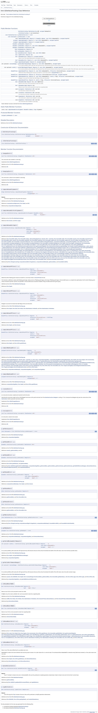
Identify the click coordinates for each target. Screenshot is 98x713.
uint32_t (52, 76)
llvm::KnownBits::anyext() (71, 238)
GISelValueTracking (8, 7)
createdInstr (21, 92)
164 (10, 421)
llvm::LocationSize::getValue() (22, 364)
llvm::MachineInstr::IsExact (60, 250)
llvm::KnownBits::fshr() (53, 244)
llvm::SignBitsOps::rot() (36, 365)
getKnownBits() (52, 261)
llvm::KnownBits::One (21, 497)
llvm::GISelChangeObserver (26, 103)
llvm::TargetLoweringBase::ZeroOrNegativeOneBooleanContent (75, 365)
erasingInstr (21, 89)
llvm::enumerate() (86, 243)
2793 (10, 553)
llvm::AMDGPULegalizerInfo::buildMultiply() (18, 466)
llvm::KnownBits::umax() (31, 258)
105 (10, 218)
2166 (10, 340)
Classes (26, 5)
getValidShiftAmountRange (24, 63)
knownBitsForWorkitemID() (67, 523)
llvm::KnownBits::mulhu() (48, 253)
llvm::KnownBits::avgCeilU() (36, 240)
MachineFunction (33, 31)
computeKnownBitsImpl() (59, 241)
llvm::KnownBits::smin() (18, 256)
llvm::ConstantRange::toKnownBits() (68, 256)
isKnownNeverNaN (22, 81)
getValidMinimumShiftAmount (25, 67)
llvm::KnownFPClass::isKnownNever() (45, 598)
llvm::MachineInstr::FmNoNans (47, 308)
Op (31, 54)
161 (10, 614)
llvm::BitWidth (82, 240)
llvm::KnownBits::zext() (41, 259)
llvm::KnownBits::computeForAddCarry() (21, 241)
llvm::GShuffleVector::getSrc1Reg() (25, 636)
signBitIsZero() (35, 682)
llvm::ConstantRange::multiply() (62, 253)
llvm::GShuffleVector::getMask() (37, 634)
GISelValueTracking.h (17, 123)
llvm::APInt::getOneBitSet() (86, 247)
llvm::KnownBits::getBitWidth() (55, 633)
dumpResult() (78, 243)
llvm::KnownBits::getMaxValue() (57, 576)
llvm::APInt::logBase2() (78, 252)
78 (9, 448)
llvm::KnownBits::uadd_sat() (8, 258)
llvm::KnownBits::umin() (43, 258)
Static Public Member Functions (74, 9)
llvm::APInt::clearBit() (6, 241)
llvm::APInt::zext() (31, 259)
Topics (14, 5)
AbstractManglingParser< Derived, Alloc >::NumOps (41, 238)
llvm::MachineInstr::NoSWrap (76, 253)
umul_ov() (62, 258)
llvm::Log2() (18, 220)
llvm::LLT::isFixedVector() (73, 250)
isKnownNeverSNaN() (13, 601)
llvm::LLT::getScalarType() (41, 249)
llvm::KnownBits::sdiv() (37, 255)
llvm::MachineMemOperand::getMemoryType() (55, 247)
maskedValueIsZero (22, 52)
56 (9, 201)
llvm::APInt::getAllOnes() (65, 244)
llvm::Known (10, 220)
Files (31, 5)
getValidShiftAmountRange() (8, 364)
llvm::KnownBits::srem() (30, 256)
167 (10, 164)
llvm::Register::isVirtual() (46, 252)
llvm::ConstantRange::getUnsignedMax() (72, 249)
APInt (50, 38)
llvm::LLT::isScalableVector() (8, 252)
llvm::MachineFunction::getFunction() (24, 246)
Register (32, 38)
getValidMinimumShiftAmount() (87, 362)
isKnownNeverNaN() (11, 616)
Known (43, 38)
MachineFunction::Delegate (51, 397)
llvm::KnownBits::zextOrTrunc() (56, 259)
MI (33, 47)
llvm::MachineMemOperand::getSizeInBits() (69, 362)
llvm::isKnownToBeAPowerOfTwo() (9, 467)
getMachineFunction (23, 34)
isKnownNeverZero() (91, 466)
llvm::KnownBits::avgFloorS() (49, 240)
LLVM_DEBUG (62, 252)
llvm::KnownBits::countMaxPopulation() (31, 243)
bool (16, 52)
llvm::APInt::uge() (72, 576)
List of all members (94, 9)
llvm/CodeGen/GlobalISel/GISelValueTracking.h (18, 14)
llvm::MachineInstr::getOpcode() (58, 361)
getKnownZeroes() (68, 466)
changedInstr (21, 99)
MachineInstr (29, 47)
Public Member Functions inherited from (17, 103)
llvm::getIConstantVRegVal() (39, 246)
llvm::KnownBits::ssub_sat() (42, 256)
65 (9, 434)
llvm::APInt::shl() (72, 255)
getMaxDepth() (40, 247)
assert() (14, 240)
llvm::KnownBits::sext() (62, 255)
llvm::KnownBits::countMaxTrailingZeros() (50, 243)
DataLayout (13, 36)
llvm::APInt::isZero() (19, 637)
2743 (10, 574)
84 (9, 461)
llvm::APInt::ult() (90, 576)
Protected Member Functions (85, 9)
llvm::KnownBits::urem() (71, 258)
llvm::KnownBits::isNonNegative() (71, 364)
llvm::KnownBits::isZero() (17, 365)
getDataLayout (21, 36)
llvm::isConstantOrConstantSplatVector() (44, 250)
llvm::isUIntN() (18, 252)
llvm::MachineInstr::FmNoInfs (30, 308)
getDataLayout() (17, 361)
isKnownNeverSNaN (22, 85)
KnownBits (38, 38)
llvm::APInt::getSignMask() (20, 699)
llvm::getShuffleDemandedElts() (55, 249)
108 (10, 656)
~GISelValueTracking (23, 33)
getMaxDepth (9, 115)
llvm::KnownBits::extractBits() (29, 244)
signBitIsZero (21, 54)
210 (10, 494)
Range (17, 255)
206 (10, 507)
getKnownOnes (21, 51)
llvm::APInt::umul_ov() (54, 258)
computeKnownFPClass (23, 71)
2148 (10, 306)
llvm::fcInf (15, 308)
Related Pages (9, 5)
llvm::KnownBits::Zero (56, 365)
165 (10, 403)
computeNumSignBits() (71, 241)
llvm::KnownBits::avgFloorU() (63, 240)
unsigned (42, 31)
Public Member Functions (64, 9)
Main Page (3, 5)
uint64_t (14, 67)
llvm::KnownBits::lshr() (89, 252)
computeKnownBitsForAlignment (15, 109)
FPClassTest (53, 71)
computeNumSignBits (23, 40)
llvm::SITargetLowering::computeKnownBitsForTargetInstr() (22, 261)
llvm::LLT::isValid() (26, 252)
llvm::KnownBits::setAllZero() (50, 255)
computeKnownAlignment (23, 62)
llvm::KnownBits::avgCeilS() (23, 240)
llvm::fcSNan (19, 598)
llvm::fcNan (20, 308)
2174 (10, 596)
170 (10, 534)
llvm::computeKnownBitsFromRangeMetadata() (42, 241)
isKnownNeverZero (22, 56)
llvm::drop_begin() (70, 243)
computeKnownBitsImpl (23, 38)
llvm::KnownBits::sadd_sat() (25, 255)
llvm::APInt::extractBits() (7, 244)
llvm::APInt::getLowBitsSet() (19, 247)
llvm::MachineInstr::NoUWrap (8, 255)
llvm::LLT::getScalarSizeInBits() (28, 249)
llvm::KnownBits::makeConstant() (9, 253)
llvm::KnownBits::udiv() (20, 258)
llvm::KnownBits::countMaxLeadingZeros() (11, 243)
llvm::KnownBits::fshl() (42, 244)
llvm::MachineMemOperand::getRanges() (11, 249)
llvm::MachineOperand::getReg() (9, 362)
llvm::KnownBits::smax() (7, 256)
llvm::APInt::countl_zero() (83, 241)
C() (31, 359)
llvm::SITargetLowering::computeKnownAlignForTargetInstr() (22, 523)
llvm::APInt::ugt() (80, 576)
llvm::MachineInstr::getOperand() (73, 361)
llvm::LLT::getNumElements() (73, 247)
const (6, 34)
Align (16, 62)
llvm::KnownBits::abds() (12, 238)
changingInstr (21, 96)
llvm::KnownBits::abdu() (23, 238)
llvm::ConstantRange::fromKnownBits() (33, 576)
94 (9, 481)
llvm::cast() (88, 240)
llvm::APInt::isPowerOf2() (85, 250)
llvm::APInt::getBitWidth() (77, 244)
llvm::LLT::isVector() (35, 252)
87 (9, 677)
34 (9, 123)
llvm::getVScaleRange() (28, 250)
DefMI (8, 598)
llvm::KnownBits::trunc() (83, 256)
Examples (36, 5)
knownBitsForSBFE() (63, 261)
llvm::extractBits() (17, 244)
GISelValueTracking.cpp (18, 201)
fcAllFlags (54, 74)
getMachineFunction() (31, 247)
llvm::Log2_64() (68, 252)
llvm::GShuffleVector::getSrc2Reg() (41, 636)
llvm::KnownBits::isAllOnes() (36, 364)
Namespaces (19, 5)
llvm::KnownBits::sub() (54, 256)
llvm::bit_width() (74, 240)
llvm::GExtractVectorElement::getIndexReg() (57, 246)
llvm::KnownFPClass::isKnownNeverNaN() (66, 598)
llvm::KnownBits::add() (59, 238)
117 (10, 630)
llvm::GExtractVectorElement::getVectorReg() (12, 250)
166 (10, 182)
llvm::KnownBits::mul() (24, 253)
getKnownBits (21, 43)
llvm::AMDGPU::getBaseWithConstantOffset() (18, 682)
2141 (10, 322)
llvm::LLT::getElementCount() (8, 246)
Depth (66, 38)
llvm (1, 7)
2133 (10, 284)
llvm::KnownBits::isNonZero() (88, 636)
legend (49, 25)
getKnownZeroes (22, 49)
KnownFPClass (14, 71)
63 (9, 521)
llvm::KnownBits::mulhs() (36, 253)
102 (10, 696)
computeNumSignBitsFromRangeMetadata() (60, 359)
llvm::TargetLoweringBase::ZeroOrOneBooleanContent (14, 259)
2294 (10, 357)
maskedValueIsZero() (25, 467)
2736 (10, 381)
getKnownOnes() (59, 466)
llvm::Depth (23, 203)
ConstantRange (13, 63)
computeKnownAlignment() (13, 203)
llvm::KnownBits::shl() (82, 255)
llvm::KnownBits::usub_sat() (83, 258)
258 (10, 236)
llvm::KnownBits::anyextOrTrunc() (85, 238)
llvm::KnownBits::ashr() (7, 240)
